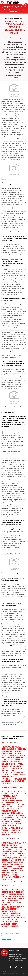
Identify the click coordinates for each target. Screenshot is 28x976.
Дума (16, 11)
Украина (24, 8)
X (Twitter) (4, 939)
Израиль (6, 10)
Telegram (8, 939)
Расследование (11, 8)
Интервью (16, 6)
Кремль (12, 11)
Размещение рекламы (15, 956)
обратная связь (14, 950)
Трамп (18, 10)
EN (22, 4)
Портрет (4, 8)
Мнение (4, 6)
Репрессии (23, 6)
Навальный (12, 10)
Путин (22, 10)
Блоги (17, 8)
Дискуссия (10, 6)
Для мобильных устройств (16, 960)
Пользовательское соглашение (17, 958)
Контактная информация (16, 954)
